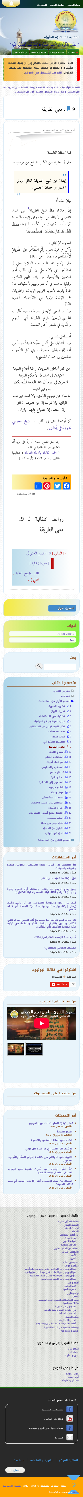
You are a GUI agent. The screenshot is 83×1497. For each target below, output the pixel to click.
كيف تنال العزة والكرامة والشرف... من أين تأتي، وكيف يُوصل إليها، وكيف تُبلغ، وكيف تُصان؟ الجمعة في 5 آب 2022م (41, 906)
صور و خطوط (72, 1355)
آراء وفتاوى (73, 1293)
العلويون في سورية (65, 1306)
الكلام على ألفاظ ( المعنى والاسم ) (52, 1140)
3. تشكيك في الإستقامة (55, 716)
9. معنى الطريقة (59, 747)
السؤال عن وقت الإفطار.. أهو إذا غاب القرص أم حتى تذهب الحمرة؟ (40, 1183)
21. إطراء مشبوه (59, 807)
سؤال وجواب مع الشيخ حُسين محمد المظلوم (53, 1276)
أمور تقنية (73, 1377)
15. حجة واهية (61, 777)
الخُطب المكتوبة (67, 1320)
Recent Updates (66, 633)
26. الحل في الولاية (58, 833)
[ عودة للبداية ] (39, 563)
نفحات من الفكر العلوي (66, 1248)
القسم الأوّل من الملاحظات (29, 92)
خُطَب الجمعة (72, 1317)
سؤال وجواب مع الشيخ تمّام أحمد (58, 1279)
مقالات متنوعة (68, 1245)
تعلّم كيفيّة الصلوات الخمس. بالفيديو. (51, 1123)
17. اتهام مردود (60, 787)
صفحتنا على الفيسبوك (52, 1410)
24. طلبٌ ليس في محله (56, 823)
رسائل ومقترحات (70, 1380)
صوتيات (74, 1352)
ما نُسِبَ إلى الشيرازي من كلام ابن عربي (49, 1148)
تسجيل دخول (65, 608)
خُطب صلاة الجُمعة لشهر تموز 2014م (55, 937)
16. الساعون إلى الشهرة (55, 782)
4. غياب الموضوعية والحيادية (52, 721)
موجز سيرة (70, 1238)
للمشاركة (42, 5)
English (15, 1470)
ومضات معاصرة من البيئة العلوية (61, 1327)
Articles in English (70, 1331)
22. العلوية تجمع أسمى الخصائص (50, 813)
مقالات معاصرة (71, 1303)
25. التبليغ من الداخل (57, 828)
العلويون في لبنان (66, 1313)
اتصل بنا (59, 1438)
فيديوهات (73, 1349)
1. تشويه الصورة (59, 706)
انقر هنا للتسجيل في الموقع (43, 72)
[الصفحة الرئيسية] (58, 21)
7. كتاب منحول (61, 736)
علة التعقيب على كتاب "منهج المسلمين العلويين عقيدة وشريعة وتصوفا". (41, 866)
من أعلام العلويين (69, 1235)
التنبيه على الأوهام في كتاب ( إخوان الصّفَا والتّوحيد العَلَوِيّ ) (40, 1159)
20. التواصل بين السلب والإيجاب (51, 802)
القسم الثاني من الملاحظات (54, 840)
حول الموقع (73, 5)
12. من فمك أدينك (58, 762)
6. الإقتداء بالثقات (58, 731)
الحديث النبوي (71, 1225)
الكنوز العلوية (65, 1131)
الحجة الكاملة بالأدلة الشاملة (40, 452)
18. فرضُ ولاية (61, 792)
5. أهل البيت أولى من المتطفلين (50, 726)
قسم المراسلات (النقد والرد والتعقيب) (59, 1300)
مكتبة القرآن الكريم (68, 1221)
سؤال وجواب (72, 1266)
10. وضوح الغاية (60, 752)
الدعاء (75, 1231)
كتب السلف (70, 1286)
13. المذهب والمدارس (56, 767)
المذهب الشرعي (70, 1252)
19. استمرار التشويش (56, 797)
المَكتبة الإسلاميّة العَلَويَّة (62, 37)
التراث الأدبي (69, 1241)
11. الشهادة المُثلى (57, 757)
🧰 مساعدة (73, 52)
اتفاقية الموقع (57, 5)
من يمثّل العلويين (20, 52)
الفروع (72, 1258)
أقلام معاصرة (69, 1289)
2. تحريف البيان (60, 711)
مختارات (75, 1297)
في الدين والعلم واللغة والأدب (60, 1310)
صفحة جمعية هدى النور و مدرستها (46, 1428)
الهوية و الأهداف (38, 52)
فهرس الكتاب (61, 691)
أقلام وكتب (73, 1283)
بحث (72, 640)
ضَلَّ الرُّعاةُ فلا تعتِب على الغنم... (57, 878)
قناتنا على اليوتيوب (53, 1419)
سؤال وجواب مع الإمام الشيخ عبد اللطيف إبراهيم (50, 1272)
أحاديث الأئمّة (72, 1228)
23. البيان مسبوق (59, 818)
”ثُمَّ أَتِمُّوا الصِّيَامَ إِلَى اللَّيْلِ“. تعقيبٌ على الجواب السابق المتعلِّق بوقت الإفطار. (40, 1171)
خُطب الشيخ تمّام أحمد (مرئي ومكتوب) (56, 1323)
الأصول (72, 1255)
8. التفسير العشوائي (46, 553)
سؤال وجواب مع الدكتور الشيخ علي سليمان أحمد (50, 1269)
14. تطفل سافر (60, 772)
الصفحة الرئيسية (57, 52)
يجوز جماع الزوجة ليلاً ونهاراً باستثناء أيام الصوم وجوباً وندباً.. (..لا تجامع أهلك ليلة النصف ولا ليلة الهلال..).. (41, 891)
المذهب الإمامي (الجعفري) (60, 947)
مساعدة (19, 1460)
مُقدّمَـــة (65, 696)
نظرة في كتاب (71, 1262)
